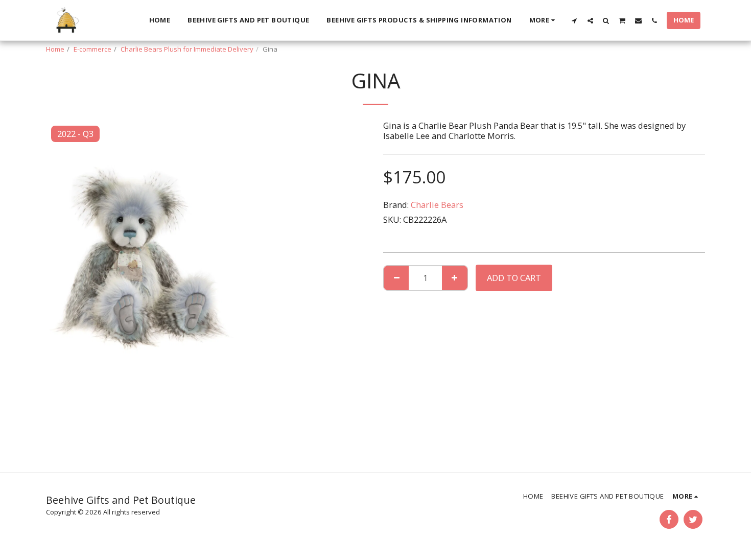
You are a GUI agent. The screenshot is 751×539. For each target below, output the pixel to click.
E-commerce (92, 49)
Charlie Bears (437, 204)
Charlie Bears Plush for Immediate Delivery (187, 49)
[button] (574, 20)
